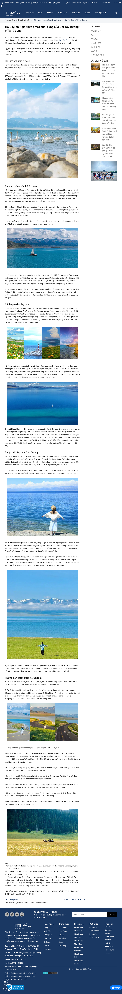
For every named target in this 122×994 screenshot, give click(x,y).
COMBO (50, 13)
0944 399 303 (10, 970)
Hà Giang (62, 946)
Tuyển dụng (109, 950)
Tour (40, 13)
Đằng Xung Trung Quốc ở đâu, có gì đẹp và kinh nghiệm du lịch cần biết (109, 134)
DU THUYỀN (76, 13)
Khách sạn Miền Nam (78, 942)
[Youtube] (17, 914)
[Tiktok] (12, 914)
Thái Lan (47, 938)
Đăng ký (112, 914)
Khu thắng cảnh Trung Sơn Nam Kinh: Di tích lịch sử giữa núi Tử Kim (108, 70)
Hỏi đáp (117, 3)
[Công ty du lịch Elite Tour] (13, 13)
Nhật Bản (47, 931)
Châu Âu (47, 942)
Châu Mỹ (47, 949)
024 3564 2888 (75, 3)
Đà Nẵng (62, 938)
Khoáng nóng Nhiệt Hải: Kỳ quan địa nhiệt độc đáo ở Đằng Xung (109, 104)
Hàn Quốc (48, 935)
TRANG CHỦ (30, 13)
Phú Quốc (63, 927)
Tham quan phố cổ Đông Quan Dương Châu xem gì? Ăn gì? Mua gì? (109, 87)
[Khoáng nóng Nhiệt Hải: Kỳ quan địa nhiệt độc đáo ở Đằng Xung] (95, 100)
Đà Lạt (61, 935)
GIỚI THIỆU (106, 3)
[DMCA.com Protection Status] (50, 973)
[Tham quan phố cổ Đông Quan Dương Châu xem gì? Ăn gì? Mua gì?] (95, 83)
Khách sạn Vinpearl (78, 949)
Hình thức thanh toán (109, 944)
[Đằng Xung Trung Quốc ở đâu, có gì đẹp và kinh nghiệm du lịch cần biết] (95, 130)
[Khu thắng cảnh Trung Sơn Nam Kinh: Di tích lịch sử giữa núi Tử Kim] (95, 66)
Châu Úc (47, 946)
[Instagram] (22, 914)
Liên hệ (108, 953)
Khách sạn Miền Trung (78, 935)
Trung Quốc (48, 927)
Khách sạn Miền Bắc (78, 929)
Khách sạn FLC (78, 955)
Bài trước (71, 900)
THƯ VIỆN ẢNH (100, 13)
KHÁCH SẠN (62, 13)
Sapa (61, 942)
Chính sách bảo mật (109, 938)
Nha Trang (63, 931)
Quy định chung (108, 931)
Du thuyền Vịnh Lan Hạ (94, 935)
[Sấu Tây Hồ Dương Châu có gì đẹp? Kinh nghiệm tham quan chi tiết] (95, 147)
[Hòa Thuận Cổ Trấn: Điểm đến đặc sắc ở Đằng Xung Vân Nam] (95, 116)
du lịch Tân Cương (64, 40)
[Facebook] (7, 914)
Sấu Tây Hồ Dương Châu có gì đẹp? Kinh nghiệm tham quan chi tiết (108, 151)
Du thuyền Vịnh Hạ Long (94, 929)
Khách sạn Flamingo (78, 962)
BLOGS (88, 13)
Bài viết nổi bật (99, 61)
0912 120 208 (91, 3)
